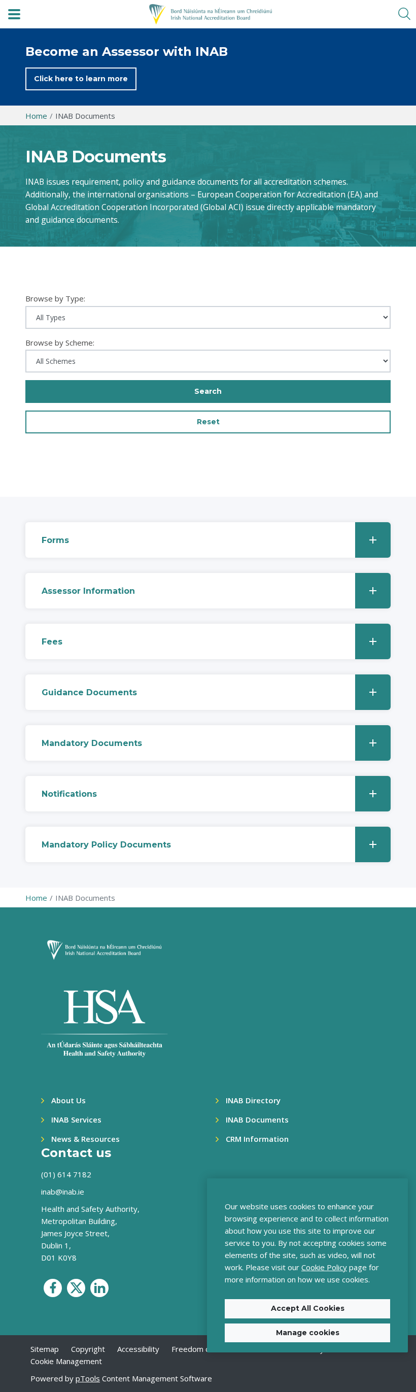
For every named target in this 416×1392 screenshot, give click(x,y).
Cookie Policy (324, 1267)
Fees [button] (52, 642)
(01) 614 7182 (66, 1174)
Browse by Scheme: (59, 342)
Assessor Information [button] (88, 591)
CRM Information (257, 1139)
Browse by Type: (55, 298)
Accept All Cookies (307, 1308)
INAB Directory (253, 1100)
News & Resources (85, 1139)
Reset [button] (208, 421)
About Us (68, 1100)
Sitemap (44, 1349)
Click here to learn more (81, 78)
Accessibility (138, 1349)
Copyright (88, 1349)
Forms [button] (55, 540)
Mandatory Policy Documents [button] (106, 845)
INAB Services (76, 1119)
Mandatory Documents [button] (92, 743)
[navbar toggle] (14, 14)
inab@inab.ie (62, 1191)
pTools (88, 1378)
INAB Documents (257, 1119)
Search (208, 391)
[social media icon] (53, 1288)
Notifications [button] (69, 794)
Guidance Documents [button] (89, 692)
